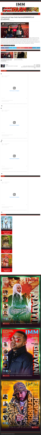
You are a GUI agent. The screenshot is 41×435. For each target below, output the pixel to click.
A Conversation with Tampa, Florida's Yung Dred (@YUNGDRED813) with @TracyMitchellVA (6, 60)
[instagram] (39, 0)
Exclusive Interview (7, 45)
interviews (12, 45)
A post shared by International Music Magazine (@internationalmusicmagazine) (14, 103)
